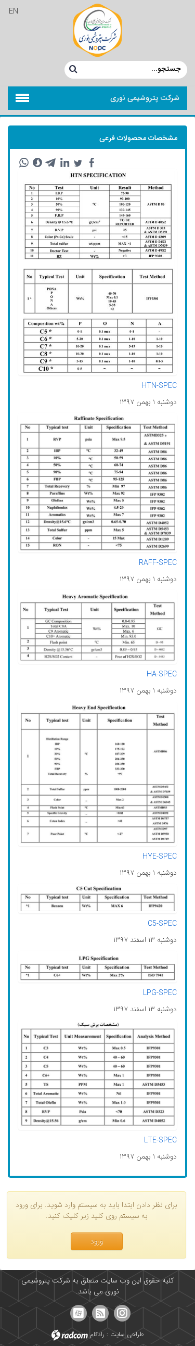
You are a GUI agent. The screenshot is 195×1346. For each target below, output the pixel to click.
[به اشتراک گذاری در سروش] (37, 163)
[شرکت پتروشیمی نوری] (97, 30)
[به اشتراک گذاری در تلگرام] (51, 163)
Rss (100, 1313)
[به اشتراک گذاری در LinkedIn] (64, 163)
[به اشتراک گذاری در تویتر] (78, 163)
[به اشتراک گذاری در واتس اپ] (24, 163)
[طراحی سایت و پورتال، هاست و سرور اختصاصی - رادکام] (69, 1334)
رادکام (97, 1334)
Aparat (78, 1313)
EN (13, 11)
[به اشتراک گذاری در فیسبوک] (91, 163)
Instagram (122, 1313)
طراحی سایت (127, 1334)
